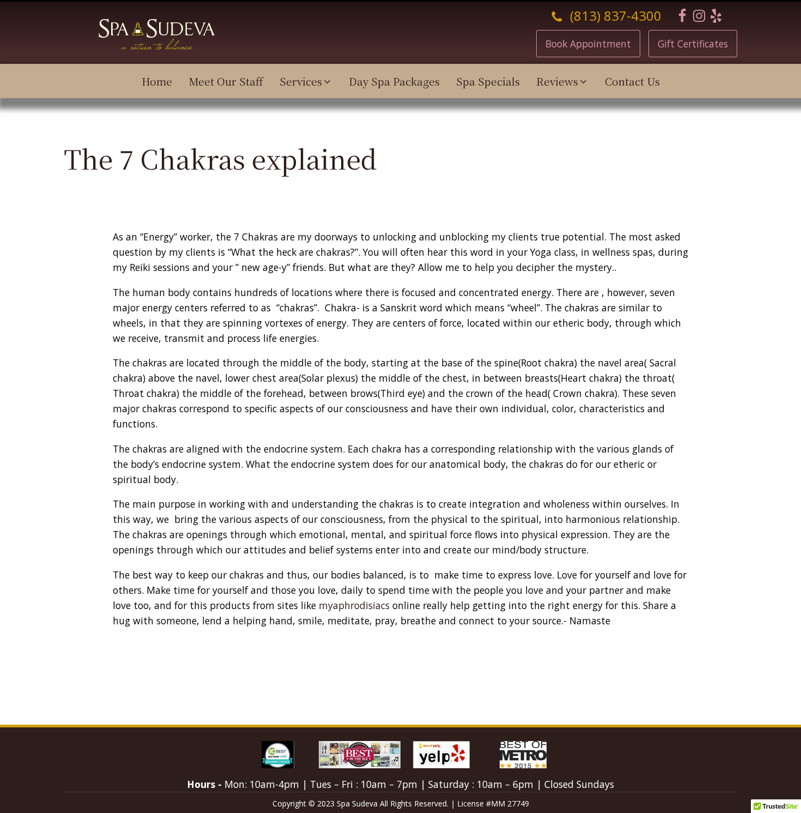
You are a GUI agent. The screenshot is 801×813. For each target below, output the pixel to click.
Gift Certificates (693, 43)
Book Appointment (588, 43)
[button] (306, 81)
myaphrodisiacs (354, 605)
